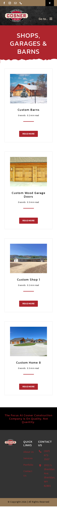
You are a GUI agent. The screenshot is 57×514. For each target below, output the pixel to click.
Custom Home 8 (28, 362)
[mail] (15, 3)
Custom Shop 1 (28, 279)
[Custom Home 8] (28, 329)
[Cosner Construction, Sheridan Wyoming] (17, 10)
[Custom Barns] (28, 76)
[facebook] (4, 3)
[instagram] (10, 3)
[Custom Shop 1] (28, 246)
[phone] (21, 3)
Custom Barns (29, 109)
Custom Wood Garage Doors (28, 195)
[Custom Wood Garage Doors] (28, 159)
